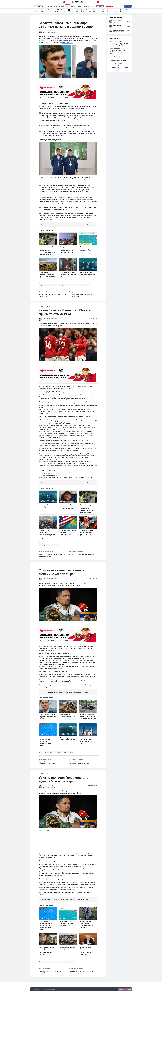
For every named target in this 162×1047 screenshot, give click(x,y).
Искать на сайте (125, 989)
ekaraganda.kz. (67, 42)
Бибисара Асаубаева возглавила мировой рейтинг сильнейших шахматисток (119, 67)
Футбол (49, 6)
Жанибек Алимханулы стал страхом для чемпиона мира (81, 295)
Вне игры (100, 6)
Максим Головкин (68, 752)
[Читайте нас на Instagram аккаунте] (35, 1018)
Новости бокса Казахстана (82, 285)
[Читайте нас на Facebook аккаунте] (31, 1018)
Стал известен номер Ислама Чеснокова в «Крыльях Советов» (52, 555)
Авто (93, 6)
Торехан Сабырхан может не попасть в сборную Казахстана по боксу (50, 762)
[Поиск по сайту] (118, 6)
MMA (73, 6)
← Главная (42, 19)
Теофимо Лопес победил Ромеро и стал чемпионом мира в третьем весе (81, 762)
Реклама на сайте (81, 1036)
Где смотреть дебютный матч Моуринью (81, 554)
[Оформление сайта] (121, 6)
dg (131, 1018)
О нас (66, 1036)
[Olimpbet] (110, 6)
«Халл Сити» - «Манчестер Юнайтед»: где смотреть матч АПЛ (118, 52)
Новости (87, 6)
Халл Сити (54, 545)
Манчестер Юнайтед (44, 545)
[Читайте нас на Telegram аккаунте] (38, 1018)
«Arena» (42, 225)
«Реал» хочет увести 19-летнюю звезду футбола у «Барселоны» (119, 44)
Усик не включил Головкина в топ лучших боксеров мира (119, 59)
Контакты (72, 1036)
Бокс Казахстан (70, 285)
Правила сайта (92, 1036)
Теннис (79, 6)
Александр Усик (48, 752)
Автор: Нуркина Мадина (50, 318)
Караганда (61, 285)
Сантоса (78, 427)
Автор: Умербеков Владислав (51, 31)
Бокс (67, 6)
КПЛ (55, 6)
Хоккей (61, 6)
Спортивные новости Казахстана (47, 285)
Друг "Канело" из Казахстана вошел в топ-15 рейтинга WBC (52, 295)
